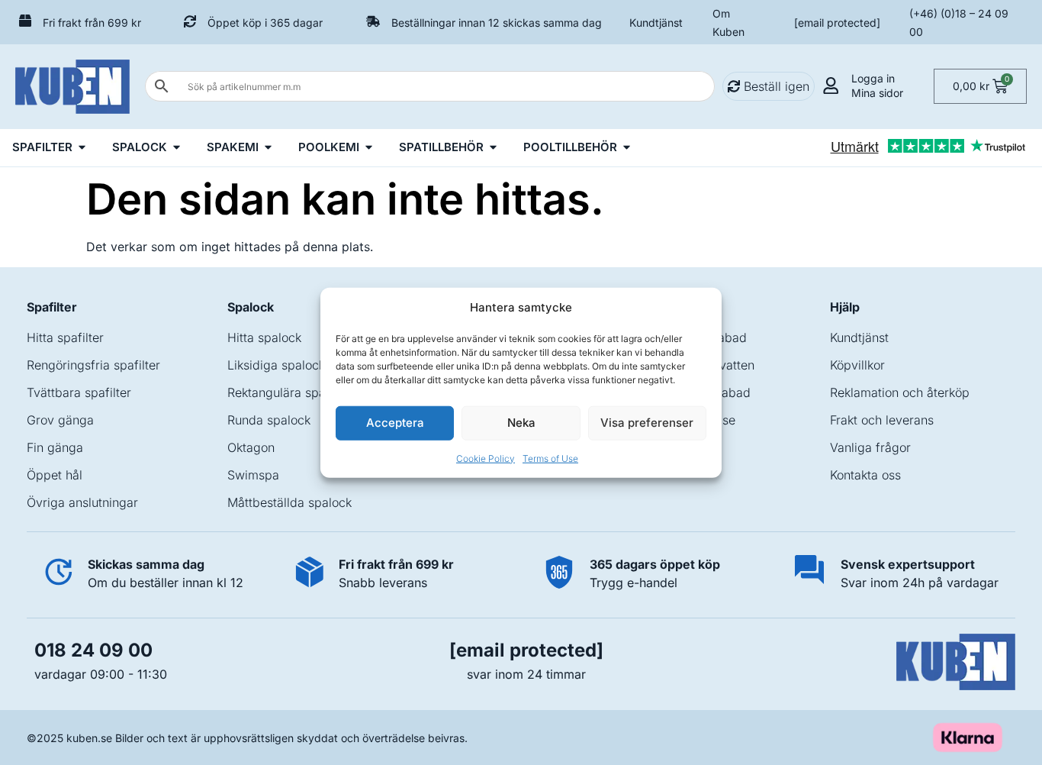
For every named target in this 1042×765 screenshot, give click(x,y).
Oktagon (251, 447)
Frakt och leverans (882, 420)
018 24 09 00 (93, 650)
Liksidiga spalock (276, 365)
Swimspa (253, 475)
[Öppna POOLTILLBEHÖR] (626, 148)
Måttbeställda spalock (289, 502)
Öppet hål (54, 475)
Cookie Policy (485, 457)
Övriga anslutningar (82, 502)
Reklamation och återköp (900, 392)
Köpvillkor (857, 365)
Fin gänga (55, 447)
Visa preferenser (646, 422)
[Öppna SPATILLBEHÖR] (493, 148)
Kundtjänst (656, 22)
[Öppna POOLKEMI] (369, 148)
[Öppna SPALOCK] (176, 148)
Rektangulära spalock (288, 392)
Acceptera (395, 422)
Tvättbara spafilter (79, 392)
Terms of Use (550, 457)
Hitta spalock (264, 337)
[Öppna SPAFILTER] (82, 148)
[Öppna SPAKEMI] (268, 148)
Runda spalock (268, 420)
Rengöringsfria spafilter (93, 365)
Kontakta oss (865, 475)
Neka (521, 422)
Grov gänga (60, 420)
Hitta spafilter (65, 337)
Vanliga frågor (870, 447)
